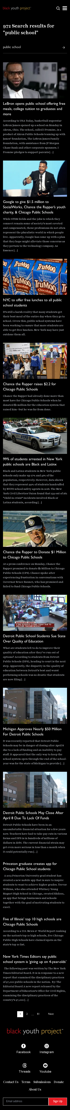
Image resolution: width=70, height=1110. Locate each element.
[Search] (63, 47)
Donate (59, 1082)
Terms (25, 1082)
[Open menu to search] (58, 8)
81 (38, 1014)
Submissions (42, 1082)
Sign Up (57, 1101)
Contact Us (10, 1082)
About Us (35, 1089)
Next (51, 1014)
